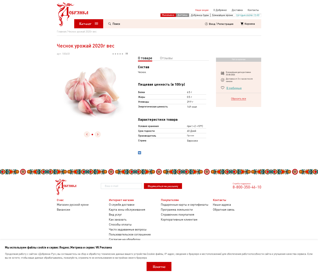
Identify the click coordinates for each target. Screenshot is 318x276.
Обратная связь (224, 209)
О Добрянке (220, 9)
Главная (61, 31)
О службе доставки (121, 204)
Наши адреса (222, 204)
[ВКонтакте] (139, 153)
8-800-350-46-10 (247, 187)
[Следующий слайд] (98, 134)
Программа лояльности (177, 209)
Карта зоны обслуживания (127, 209)
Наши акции (202, 9)
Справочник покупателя (177, 214)
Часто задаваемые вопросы (128, 229)
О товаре (145, 58)
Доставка (237, 9)
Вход (212, 23)
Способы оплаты (120, 224)
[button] (92, 134)
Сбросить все (238, 98)
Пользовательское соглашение (130, 234)
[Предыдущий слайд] (87, 134)
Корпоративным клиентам (179, 219)
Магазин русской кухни (73, 204)
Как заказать (118, 219)
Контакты (253, 9)
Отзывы (166, 58)
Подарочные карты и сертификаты (184, 204)
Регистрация (225, 23)
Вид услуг (115, 214)
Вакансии (63, 209)
